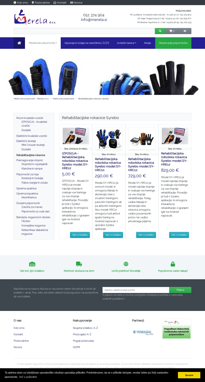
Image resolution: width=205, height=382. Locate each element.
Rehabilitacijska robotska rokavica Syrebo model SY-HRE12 (174, 159)
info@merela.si (94, 19)
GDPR (76, 347)
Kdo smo (22, 2)
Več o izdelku (80, 234)
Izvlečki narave (125, 42)
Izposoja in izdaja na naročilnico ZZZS (87, 42)
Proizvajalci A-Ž (82, 334)
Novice (78, 2)
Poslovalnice (42, 2)
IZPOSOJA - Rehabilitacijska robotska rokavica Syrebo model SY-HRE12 (75, 161)
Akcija (147, 42)
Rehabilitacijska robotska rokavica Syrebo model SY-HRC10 (108, 164)
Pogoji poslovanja (83, 340)
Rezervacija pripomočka (173, 42)
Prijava (180, 289)
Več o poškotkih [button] (28, 377)
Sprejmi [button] (189, 375)
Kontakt (61, 2)
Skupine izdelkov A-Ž (85, 328)
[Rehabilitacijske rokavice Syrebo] (76, 135)
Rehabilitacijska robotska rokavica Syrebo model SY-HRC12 (141, 164)
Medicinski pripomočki (42, 42)
